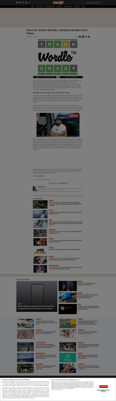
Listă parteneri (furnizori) (56, 389)
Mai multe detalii (44, 385)
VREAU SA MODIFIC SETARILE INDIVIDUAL (103, 391)
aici (17, 394)
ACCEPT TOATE (103, 386)
